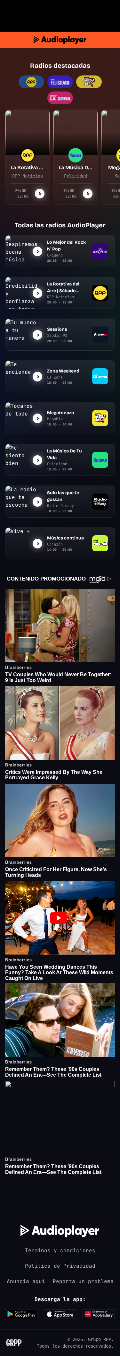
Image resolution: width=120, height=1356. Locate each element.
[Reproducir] (39, 193)
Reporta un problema (83, 1281)
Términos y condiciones (60, 1250)
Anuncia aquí (26, 1281)
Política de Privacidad (60, 1266)
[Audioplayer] (60, 40)
